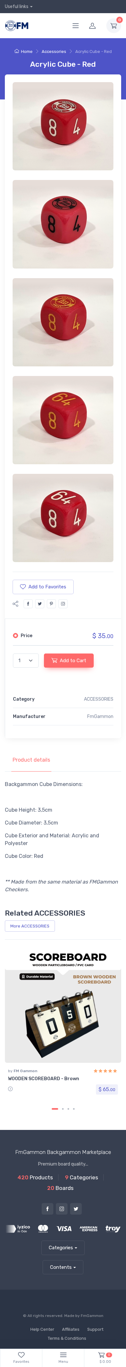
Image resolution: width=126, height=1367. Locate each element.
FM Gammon (25, 1071)
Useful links (16, 6)
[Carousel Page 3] (68, 1109)
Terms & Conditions (67, 1338)
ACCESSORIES (98, 699)
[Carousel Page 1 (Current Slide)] (55, 1109)
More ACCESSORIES (29, 926)
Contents (61, 1267)
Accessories (54, 51)
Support (95, 1329)
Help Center (42, 1329)
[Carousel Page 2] (63, 1109)
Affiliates (70, 1329)
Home (27, 51)
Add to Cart (73, 660)
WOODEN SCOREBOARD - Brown (43, 1078)
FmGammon (92, 1315)
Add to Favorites (47, 587)
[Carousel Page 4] (74, 1109)
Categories (61, 1248)
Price (26, 635)
